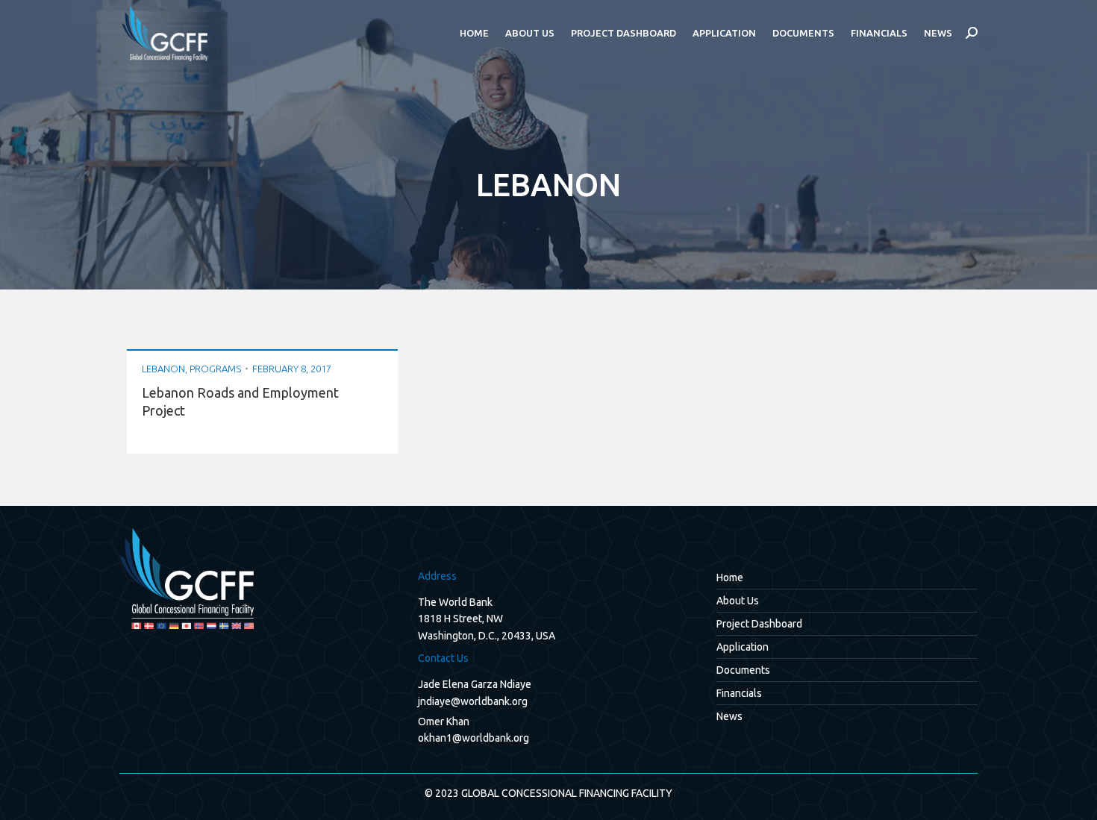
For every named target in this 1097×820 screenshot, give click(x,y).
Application (742, 647)
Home (729, 577)
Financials (739, 693)
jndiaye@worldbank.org (473, 701)
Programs (215, 368)
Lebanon (163, 368)
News (729, 716)
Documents (743, 670)
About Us (737, 601)
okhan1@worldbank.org (473, 738)
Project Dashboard (759, 624)
